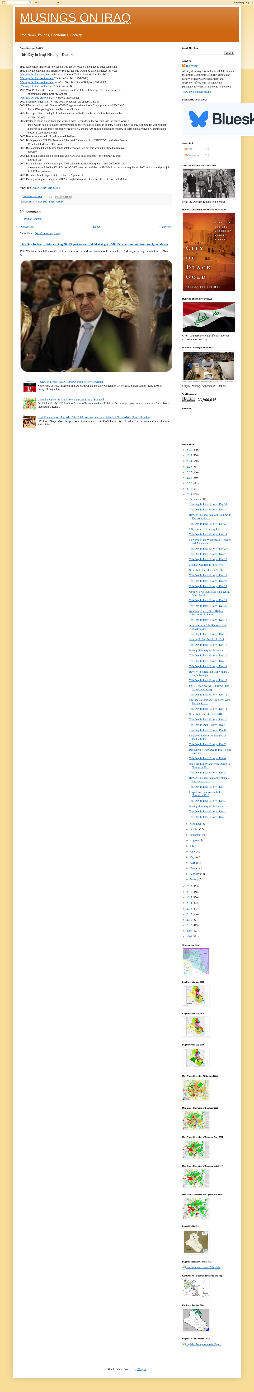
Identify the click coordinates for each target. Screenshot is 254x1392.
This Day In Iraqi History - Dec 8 (207, 730)
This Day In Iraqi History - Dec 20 (208, 605)
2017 (189, 886)
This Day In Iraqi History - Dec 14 (208, 666)
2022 (189, 472)
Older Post (165, 226)
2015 (189, 897)
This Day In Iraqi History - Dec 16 (208, 655)
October (194, 829)
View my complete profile (196, 91)
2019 (189, 488)
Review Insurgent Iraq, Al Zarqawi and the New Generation (71, 381)
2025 (189, 455)
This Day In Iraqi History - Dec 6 (207, 758)
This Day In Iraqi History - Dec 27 (208, 548)
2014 (189, 903)
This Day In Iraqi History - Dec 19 (208, 619)
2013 (189, 908)
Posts (190, 148)
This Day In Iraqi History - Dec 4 (207, 786)
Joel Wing (191, 66)
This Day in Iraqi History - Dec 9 (207, 724)
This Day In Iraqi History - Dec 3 (207, 800)
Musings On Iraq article (33, 97)
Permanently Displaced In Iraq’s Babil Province (210, 751)
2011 (189, 919)
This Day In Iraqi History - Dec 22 (208, 586)
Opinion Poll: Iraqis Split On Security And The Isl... (209, 593)
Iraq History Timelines (46, 187)
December (196, 499)
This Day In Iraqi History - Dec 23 (208, 581)
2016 (189, 891)
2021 (189, 477)
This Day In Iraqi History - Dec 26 (208, 554)
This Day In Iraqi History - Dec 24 (208, 575)
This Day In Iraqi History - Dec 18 (208, 634)
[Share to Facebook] (66, 197)
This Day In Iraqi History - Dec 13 (208, 680)
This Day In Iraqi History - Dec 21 (208, 600)
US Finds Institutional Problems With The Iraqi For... (209, 701)
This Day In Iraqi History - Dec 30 (208, 509)
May (192, 857)
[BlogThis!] (60, 197)
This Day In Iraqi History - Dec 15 (208, 661)
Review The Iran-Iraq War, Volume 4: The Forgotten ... (210, 516)
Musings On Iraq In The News (206, 564)
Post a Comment (33, 218)
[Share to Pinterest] (70, 197)
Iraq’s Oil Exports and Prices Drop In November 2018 (209, 765)
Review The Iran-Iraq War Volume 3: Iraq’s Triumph (209, 673)
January (194, 879)
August (194, 840)
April (193, 862)
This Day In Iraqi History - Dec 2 (207, 811)
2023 (189, 466)
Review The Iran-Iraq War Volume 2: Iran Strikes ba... (209, 779)
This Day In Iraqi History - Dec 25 (208, 559)
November (196, 823)
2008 (189, 936)
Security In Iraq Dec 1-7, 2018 (206, 714)
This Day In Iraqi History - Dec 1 (207, 817)
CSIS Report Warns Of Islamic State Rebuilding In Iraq (209, 687)
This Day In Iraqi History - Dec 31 (208, 504)
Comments (193, 155)
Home (96, 226)
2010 (189, 925)
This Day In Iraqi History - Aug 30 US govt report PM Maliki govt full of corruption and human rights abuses (94, 244)
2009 (189, 930)
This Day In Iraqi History (50, 201)
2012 (189, 914)
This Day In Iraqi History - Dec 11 (208, 708)
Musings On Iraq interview (35, 74)
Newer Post (27, 226)
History (32, 201)
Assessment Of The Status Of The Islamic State (208, 626)
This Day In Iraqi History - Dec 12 (208, 694)
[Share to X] (63, 197)
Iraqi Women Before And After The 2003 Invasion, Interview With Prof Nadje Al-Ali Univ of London (94, 417)
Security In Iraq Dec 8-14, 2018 (206, 639)
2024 (189, 461)
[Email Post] (50, 196)
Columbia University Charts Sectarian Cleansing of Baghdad (71, 399)
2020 (189, 483)
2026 (189, 449)
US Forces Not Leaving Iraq (204, 529)
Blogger (141, 1369)
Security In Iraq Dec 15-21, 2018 (207, 570)
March (193, 868)
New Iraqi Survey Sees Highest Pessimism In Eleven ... (206, 612)
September (196, 834)
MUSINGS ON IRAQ (75, 17)
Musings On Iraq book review (37, 78)
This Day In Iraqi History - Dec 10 (208, 719)
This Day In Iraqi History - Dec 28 (208, 534)
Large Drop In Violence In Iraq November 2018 (206, 793)
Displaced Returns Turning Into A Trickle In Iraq (207, 737)
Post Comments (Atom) (47, 233)
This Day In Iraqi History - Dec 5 (207, 772)
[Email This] (56, 197)
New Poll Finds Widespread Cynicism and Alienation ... (210, 541)
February (195, 873)
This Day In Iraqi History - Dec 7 (207, 744)
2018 (189, 494)
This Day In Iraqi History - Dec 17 (208, 644)
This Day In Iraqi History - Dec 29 (208, 523)
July (192, 846)
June (192, 851)
